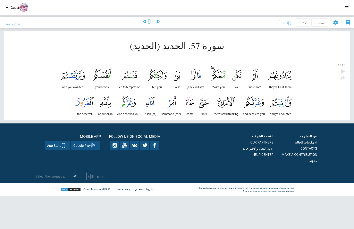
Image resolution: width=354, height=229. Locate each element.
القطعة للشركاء (262, 136)
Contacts (309, 148)
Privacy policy (122, 189)
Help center (263, 154)
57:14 (341, 65)
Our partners (261, 142)
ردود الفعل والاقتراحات (257, 148)
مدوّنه (313, 160)
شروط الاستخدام (144, 189)
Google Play (82, 145)
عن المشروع (308, 136)
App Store (54, 145)
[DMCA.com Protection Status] (70, 189)
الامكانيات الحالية (305, 142)
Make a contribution (299, 154)
